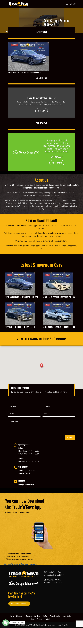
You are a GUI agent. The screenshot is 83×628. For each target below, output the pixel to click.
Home (12, 616)
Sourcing (29, 616)
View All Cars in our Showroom (41, 338)
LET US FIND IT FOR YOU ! (19, 604)
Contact (47, 619)
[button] (42, 365)
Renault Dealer (55, 616)
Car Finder (50, 21)
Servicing (37, 616)
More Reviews (57, 162)
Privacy (39, 619)
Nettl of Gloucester (62, 625)
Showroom (19, 616)
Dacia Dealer (67, 616)
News (33, 619)
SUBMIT (70, 437)
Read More (42, 110)
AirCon (45, 616)
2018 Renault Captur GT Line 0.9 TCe (59, 327)
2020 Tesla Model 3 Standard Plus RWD (21, 297)
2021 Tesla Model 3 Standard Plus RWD (60, 297)
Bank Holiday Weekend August (41, 98)
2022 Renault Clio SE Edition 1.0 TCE (20, 327)
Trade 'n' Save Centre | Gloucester (35, 625)
